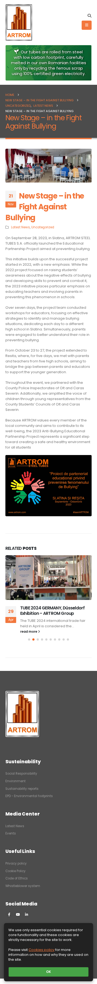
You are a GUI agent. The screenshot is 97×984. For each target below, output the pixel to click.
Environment (15, 781)
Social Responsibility (21, 773)
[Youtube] (18, 914)
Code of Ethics (16, 878)
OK (48, 972)
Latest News (20, 227)
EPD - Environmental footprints (29, 796)
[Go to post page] (48, 577)
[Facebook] (9, 914)
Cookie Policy (15, 871)
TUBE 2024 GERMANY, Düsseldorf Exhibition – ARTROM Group (52, 610)
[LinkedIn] (26, 914)
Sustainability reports (22, 789)
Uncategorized (42, 227)
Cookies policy (41, 949)
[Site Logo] (18, 22)
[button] (89, 15)
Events (10, 833)
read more (29, 631)
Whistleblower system (22, 886)
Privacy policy (16, 863)
